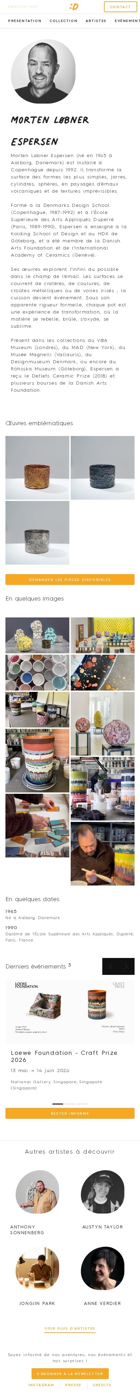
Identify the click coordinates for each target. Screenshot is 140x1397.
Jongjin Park (37, 1304)
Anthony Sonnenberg (27, 1230)
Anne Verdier (102, 1304)
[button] (126, 966)
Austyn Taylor (102, 1227)
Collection (63, 21)
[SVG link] (74, 6)
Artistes (96, 21)
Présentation (24, 21)
